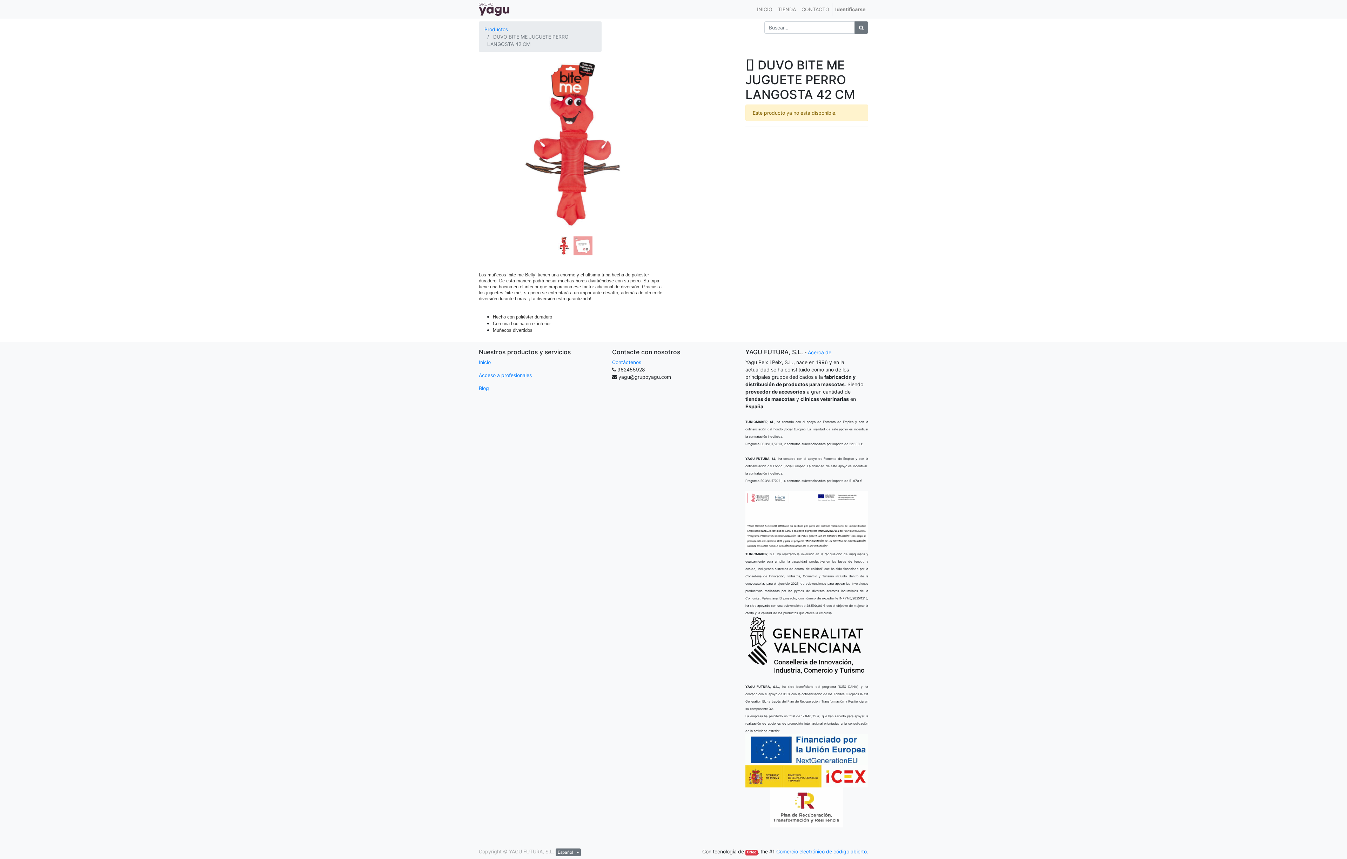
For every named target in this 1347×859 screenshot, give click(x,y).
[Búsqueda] (861, 27)
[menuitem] (764, 9)
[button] (493, 128)
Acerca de (819, 352)
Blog (484, 388)
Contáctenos (626, 362)
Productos (496, 29)
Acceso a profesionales (505, 375)
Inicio (485, 362)
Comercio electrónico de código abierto (821, 851)
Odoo (751, 852)
